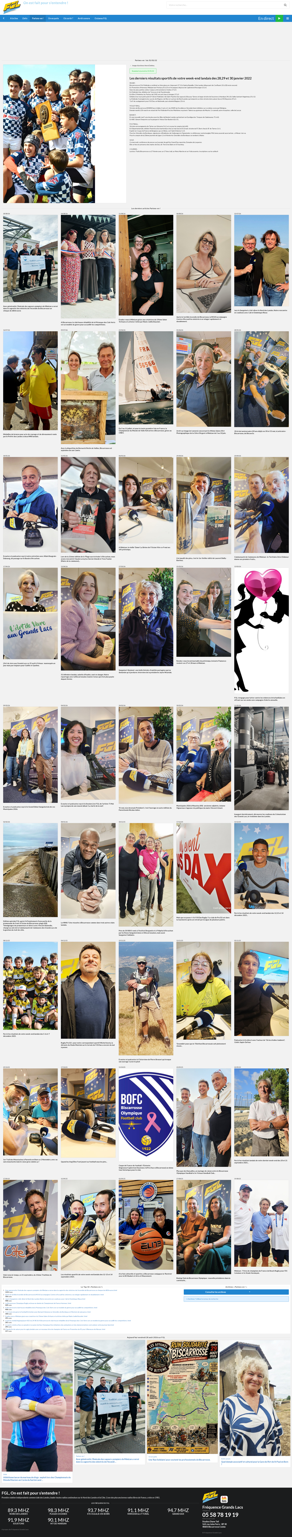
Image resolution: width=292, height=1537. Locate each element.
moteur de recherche (210, 1299)
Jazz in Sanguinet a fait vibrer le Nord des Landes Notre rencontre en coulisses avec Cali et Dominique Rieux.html (45, 1299)
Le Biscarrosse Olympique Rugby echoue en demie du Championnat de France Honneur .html (38, 1303)
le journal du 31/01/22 (143, 71)
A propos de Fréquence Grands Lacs (15, 1529)
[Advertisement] (146, 41)
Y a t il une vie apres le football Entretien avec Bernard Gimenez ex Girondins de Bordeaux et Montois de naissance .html (48, 1312)
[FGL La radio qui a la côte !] (12, 14)
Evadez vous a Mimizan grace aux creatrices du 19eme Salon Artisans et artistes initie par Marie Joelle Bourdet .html (46, 1316)
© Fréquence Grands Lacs (212, 1533)
